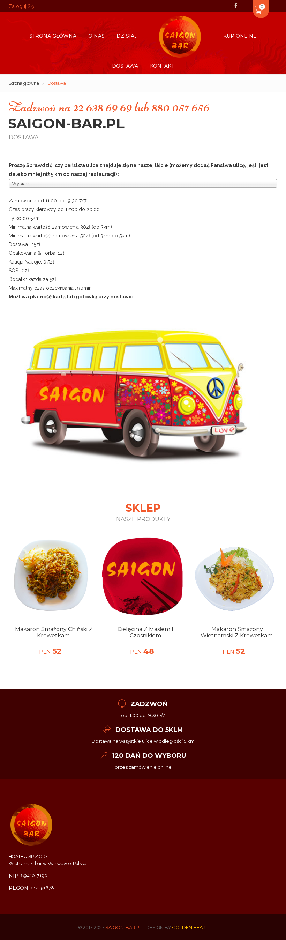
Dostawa (125, 66)
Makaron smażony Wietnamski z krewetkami (237, 632)
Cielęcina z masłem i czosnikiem (145, 632)
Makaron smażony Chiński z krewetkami (54, 632)
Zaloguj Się (21, 6)
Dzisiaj (126, 36)
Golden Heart (190, 927)
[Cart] (248, 5)
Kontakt (162, 66)
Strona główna (52, 36)
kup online (240, 36)
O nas (96, 36)
